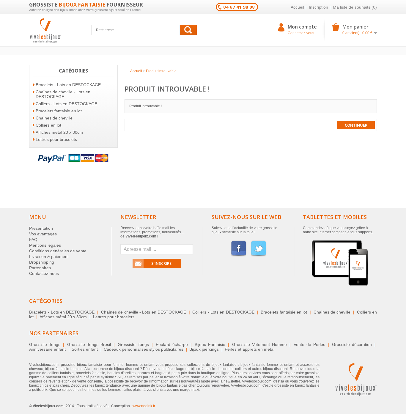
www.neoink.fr (144, 406)
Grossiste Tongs (44, 344)
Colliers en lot (48, 125)
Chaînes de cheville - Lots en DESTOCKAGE (63, 94)
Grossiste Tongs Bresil (89, 344)
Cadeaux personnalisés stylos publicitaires (143, 349)
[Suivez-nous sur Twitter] (259, 255)
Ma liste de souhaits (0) (355, 7)
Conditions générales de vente (57, 250)
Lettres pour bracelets (56, 139)
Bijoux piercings (204, 349)
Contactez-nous (44, 273)
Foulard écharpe (172, 344)
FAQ (33, 239)
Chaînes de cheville (54, 118)
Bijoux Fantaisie (210, 344)
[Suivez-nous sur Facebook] (239, 255)
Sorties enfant (85, 349)
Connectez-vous (301, 33)
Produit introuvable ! (162, 71)
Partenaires (40, 267)
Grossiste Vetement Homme (259, 344)
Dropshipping (41, 262)
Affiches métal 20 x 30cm (59, 132)
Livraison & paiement (49, 256)
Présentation (41, 228)
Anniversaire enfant (47, 349)
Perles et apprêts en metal (249, 349)
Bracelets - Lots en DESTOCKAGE (68, 84)
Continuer (356, 125)
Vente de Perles (309, 344)
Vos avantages (43, 234)
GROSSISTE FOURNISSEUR (86, 4)
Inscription (318, 7)
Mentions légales (45, 245)
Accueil (297, 7)
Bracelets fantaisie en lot (59, 110)
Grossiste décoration (352, 344)
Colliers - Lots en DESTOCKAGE (66, 103)
